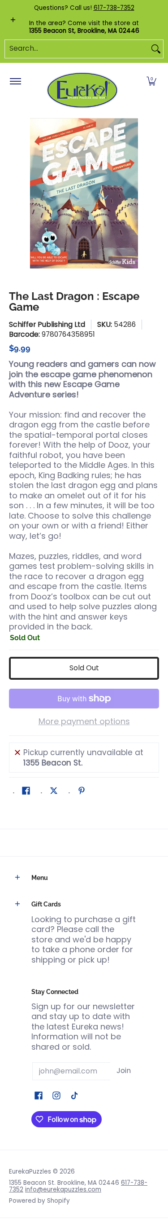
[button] (151, 82)
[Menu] (15, 82)
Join (123, 1070)
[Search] (156, 49)
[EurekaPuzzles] (82, 90)
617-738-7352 (114, 8)
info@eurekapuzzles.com (63, 1189)
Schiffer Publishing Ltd (47, 324)
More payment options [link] (84, 722)
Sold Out (84, 668)
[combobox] (77, 49)
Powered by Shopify (39, 1200)
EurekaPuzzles (30, 1171)
